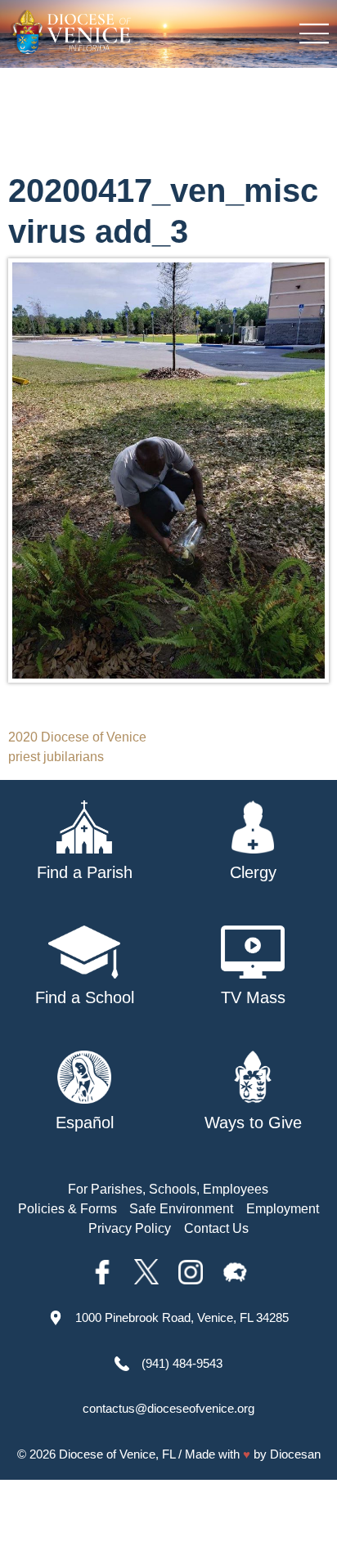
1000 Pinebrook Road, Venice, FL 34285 (182, 1317)
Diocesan (295, 1454)
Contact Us (216, 1228)
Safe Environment (181, 1209)
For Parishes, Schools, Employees (168, 1189)
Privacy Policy (129, 1228)
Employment (282, 1209)
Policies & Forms (67, 1209)
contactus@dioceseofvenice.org (168, 1408)
